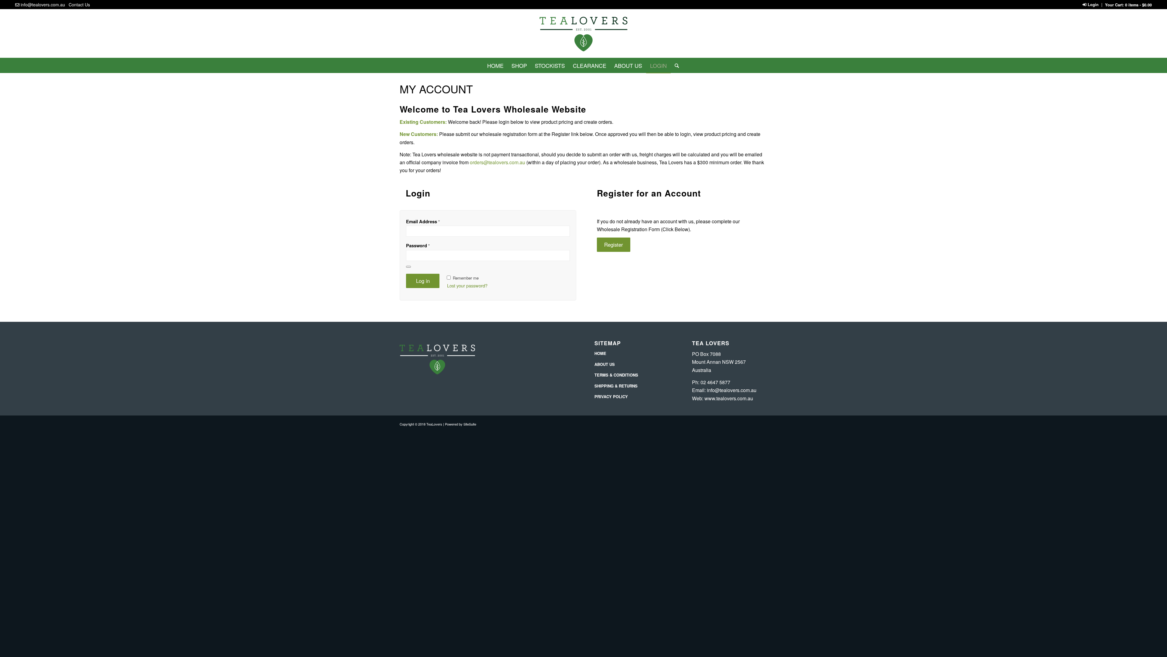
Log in (423, 280)
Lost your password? (467, 285)
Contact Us (79, 5)
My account (436, 88)
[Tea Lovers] (583, 36)
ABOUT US (604, 364)
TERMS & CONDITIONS (616, 375)
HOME (600, 353)
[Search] (675, 65)
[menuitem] (495, 65)
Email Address (423, 221)
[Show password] (408, 267)
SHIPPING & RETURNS (616, 386)
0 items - (1138, 5)
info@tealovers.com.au (43, 5)
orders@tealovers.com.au (497, 162)
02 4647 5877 (715, 382)
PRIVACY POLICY (611, 396)
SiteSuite (469, 424)
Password (418, 245)
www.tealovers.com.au (728, 398)
